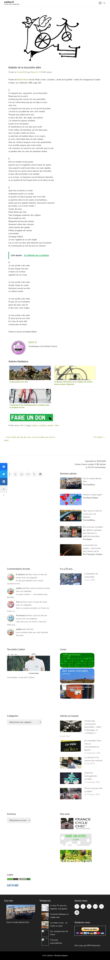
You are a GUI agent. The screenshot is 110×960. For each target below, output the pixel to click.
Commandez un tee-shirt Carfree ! (21, 677)
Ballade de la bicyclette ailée (24, 67)
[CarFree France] (12, 879)
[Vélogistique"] (77, 667)
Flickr (27, 474)
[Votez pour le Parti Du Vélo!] (76, 861)
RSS (34, 474)
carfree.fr (9, 2)
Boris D (34, 72)
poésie (51, 425)
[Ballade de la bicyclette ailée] (55, 38)
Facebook (9, 474)
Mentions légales (61, 956)
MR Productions (93, 945)
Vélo (22, 425)
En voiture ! (100, 437)
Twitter (15, 474)
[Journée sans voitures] (76, 845)
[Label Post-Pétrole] (12, 886)
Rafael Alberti (23, 80)
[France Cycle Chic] (76, 829)
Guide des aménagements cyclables (90, 776)
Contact (40, 474)
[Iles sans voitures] (77, 683)
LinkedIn (21, 474)
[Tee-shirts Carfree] (28, 674)
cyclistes (42, 425)
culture (35, 425)
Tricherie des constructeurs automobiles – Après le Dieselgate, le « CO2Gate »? (92, 727)
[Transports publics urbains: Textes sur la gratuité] (77, 698)
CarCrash (29, 629)
